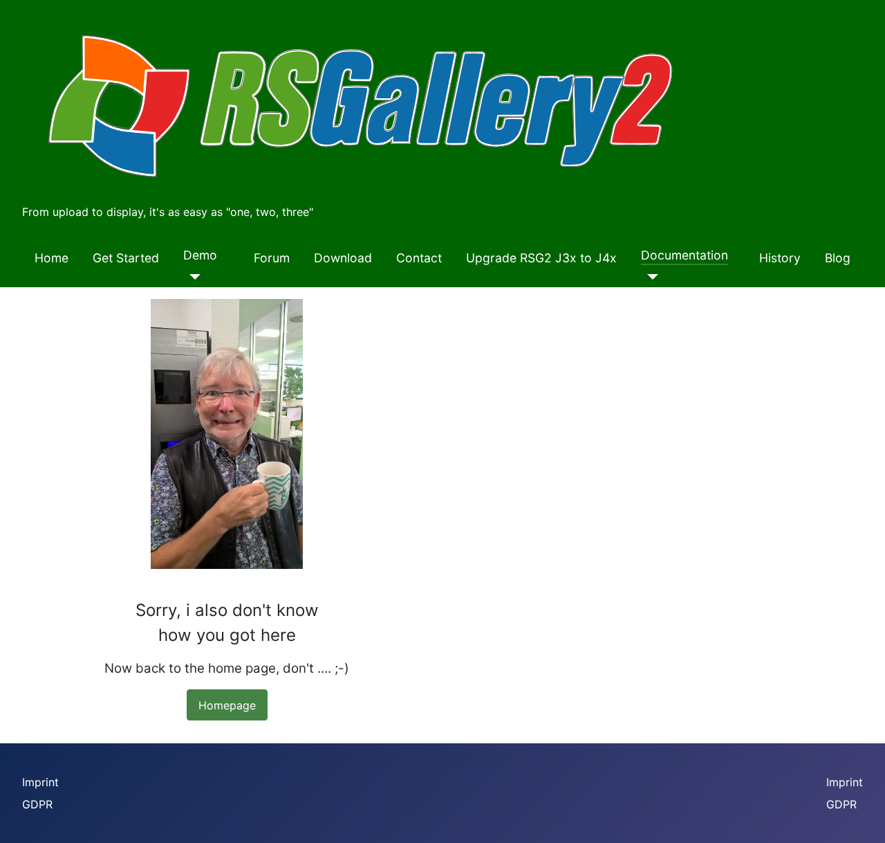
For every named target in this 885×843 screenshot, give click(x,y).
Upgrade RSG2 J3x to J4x (541, 258)
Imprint (40, 782)
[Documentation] (649, 277)
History (780, 258)
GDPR (37, 804)
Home (51, 258)
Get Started (126, 258)
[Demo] (192, 277)
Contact (419, 258)
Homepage (227, 705)
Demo (200, 255)
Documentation (684, 255)
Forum (272, 258)
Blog (837, 258)
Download (343, 258)
